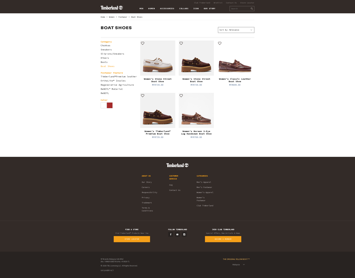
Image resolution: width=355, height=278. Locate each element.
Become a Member (223, 239)
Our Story (147, 182)
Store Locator (247, 3)
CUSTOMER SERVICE (173, 177)
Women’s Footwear (201, 199)
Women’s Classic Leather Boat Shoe (235, 80)
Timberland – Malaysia (111, 8)
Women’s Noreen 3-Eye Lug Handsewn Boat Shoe (196, 132)
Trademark (147, 202)
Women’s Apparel (205, 192)
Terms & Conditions (147, 209)
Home (103, 17)
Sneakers (106, 49)
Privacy (145, 197)
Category (106, 41)
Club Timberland (202, 3)
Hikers (105, 58)
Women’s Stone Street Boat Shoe (158, 80)
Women (112, 17)
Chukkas (105, 45)
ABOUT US (146, 176)
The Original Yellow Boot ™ (236, 259)
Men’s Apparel (204, 182)
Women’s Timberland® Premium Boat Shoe (157, 132)
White (103, 105)
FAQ (171, 185)
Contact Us (231, 3)
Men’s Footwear (204, 187)
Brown (110, 105)
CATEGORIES (202, 176)
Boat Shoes (136, 17)
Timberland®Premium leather (119, 76)
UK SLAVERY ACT (107, 270)
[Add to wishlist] (142, 43)
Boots (104, 62)
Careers (145, 187)
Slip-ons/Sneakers (112, 53)
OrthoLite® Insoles (113, 80)
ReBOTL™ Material (112, 89)
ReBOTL (105, 93)
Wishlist (218, 3)
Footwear (122, 17)
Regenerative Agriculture (117, 85)
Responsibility (149, 192)
